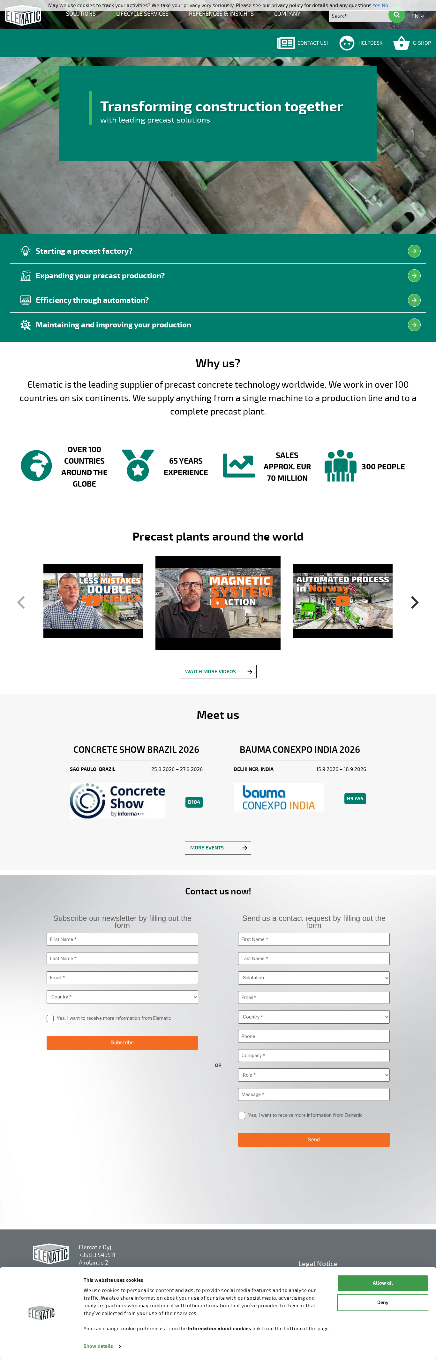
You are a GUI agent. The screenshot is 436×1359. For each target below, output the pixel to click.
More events (207, 848)
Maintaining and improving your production (113, 325)
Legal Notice (318, 1263)
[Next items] (413, 603)
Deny (382, 1302)
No (385, 5)
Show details (98, 1346)
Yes (376, 5)
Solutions (81, 13)
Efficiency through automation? (92, 300)
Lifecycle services (142, 13)
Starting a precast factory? (84, 251)
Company (287, 13)
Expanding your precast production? (100, 275)
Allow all (383, 1283)
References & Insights (221, 13)
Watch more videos (210, 671)
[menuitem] (81, 13)
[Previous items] (23, 603)
